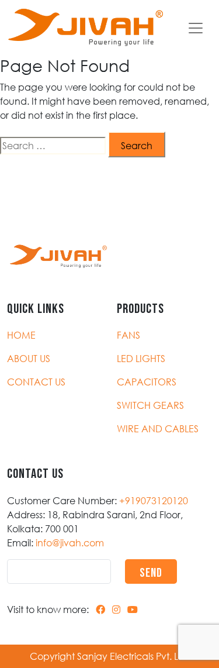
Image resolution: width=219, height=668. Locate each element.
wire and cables (158, 429)
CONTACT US (36, 382)
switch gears (150, 405)
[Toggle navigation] (195, 28)
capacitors (146, 382)
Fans (128, 335)
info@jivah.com (70, 543)
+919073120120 (153, 501)
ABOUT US (28, 358)
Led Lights (141, 358)
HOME (21, 335)
